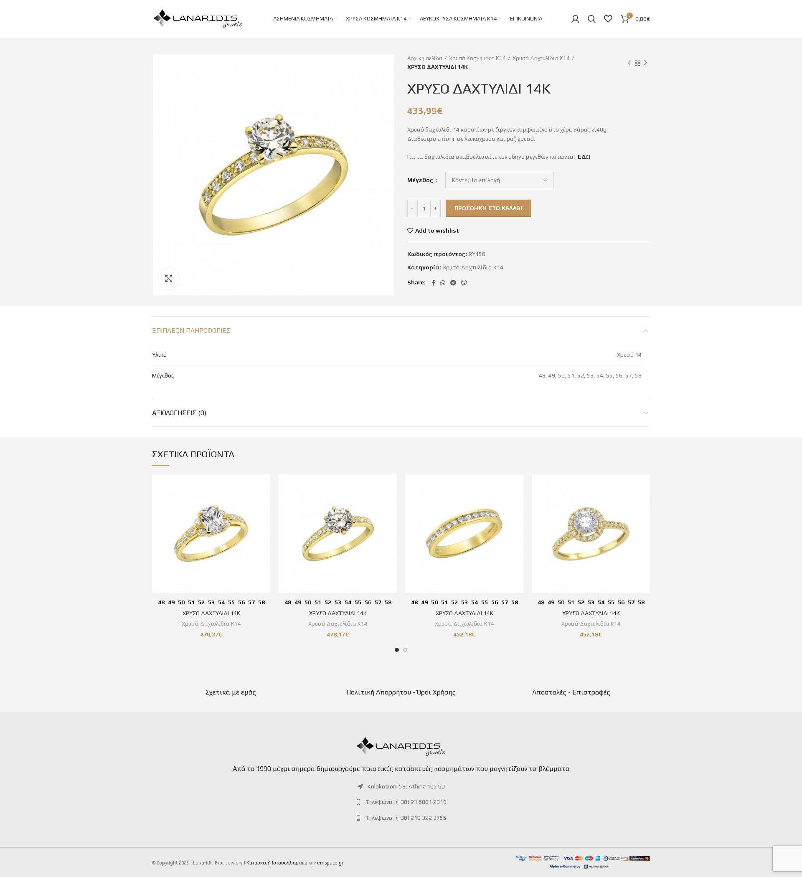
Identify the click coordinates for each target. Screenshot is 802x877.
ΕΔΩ (584, 156)
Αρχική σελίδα (424, 58)
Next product (646, 63)
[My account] (575, 18)
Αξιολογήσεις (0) (179, 413)
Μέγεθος (420, 180)
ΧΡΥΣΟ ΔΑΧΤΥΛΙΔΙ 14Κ (211, 613)
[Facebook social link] (433, 282)
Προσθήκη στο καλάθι (488, 208)
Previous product (629, 63)
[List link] (401, 786)
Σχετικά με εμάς (231, 692)
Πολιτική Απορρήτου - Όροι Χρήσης (401, 692)
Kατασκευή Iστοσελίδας (272, 862)
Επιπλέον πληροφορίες (191, 331)
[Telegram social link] (453, 282)
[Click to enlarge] (168, 278)
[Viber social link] (464, 282)
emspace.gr (330, 862)
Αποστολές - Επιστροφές (571, 692)
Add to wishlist (437, 230)
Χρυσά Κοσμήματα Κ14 (477, 58)
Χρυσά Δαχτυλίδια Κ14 (541, 58)
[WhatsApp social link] (443, 282)
